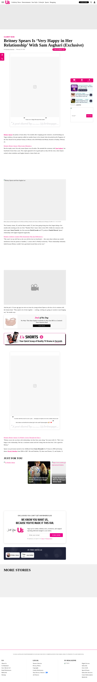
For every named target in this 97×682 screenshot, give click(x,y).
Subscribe (83, 2)
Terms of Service (37, 663)
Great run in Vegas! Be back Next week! (35, 119)
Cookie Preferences (38, 670)
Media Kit (4, 672)
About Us (4, 663)
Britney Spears (35, 124)
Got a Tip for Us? (6, 668)
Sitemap (4, 675)
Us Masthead (5, 665)
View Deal (41, 325)
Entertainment (26, 2)
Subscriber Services (87, 672)
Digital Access (86, 663)
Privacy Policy (49, 538)
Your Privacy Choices (38, 672)
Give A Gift (85, 668)
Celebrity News (16, 2)
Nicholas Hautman (9, 49)
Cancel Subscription (87, 675)
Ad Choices (36, 675)
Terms (42, 538)
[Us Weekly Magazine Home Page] (7, 2)
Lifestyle (41, 2)
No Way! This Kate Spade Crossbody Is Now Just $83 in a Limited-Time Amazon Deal (41, 321)
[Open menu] (3, 2)
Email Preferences (6, 670)
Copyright (35, 668)
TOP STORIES (58, 49)
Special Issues (85, 670)
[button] (91, 2)
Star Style (35, 2)
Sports (47, 2)
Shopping (53, 2)
